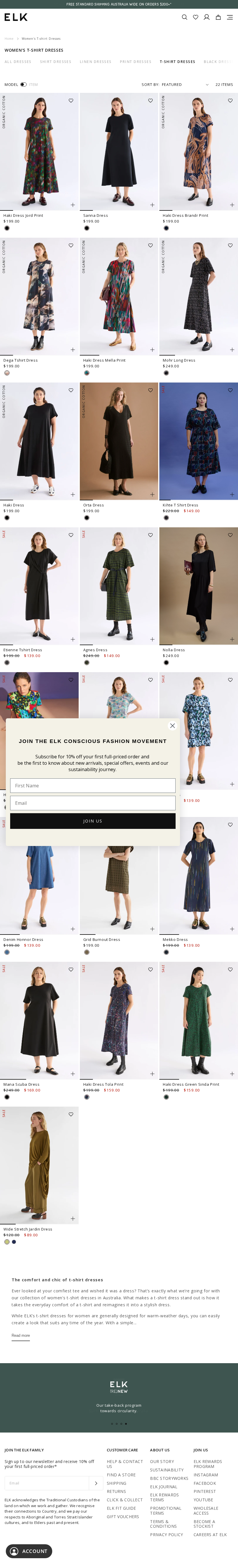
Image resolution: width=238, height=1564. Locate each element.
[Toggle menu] (229, 17)
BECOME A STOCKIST (204, 1524)
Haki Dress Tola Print (103, 1084)
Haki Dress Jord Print (23, 215)
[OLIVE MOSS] (87, 952)
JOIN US (92, 821)
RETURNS (116, 1491)
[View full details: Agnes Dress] (119, 586)
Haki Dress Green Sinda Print (191, 1084)
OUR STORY (162, 1461)
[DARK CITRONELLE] (7, 1242)
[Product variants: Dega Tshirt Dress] (72, 349)
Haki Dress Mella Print (104, 360)
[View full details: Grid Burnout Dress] (119, 876)
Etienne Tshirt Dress (22, 649)
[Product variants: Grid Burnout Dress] (152, 929)
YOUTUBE (203, 1499)
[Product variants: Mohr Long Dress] (232, 349)
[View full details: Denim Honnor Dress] (39, 876)
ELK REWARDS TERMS (164, 1497)
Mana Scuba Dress (21, 1084)
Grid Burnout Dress (101, 939)
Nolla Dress (174, 649)
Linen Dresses (96, 62)
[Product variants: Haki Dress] (72, 494)
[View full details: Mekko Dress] (198, 876)
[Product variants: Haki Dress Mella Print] (152, 349)
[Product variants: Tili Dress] (232, 784)
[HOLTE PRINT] (7, 373)
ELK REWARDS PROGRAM (208, 1464)
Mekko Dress (175, 939)
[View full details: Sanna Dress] (119, 152)
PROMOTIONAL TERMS (165, 1510)
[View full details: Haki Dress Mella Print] (119, 297)
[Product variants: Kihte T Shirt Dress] (232, 494)
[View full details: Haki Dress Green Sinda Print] (198, 1021)
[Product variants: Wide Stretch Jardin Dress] (72, 1218)
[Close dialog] (172, 726)
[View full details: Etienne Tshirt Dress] (39, 586)
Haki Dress (13, 505)
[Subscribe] (96, 1483)
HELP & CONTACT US (125, 1464)
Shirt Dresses (56, 62)
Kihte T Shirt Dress (180, 505)
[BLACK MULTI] (166, 373)
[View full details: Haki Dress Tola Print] (119, 1021)
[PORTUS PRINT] (87, 663)
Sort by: (151, 84)
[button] (72, 98)
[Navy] (14, 1242)
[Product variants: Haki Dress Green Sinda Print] (232, 1073)
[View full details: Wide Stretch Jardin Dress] (39, 1165)
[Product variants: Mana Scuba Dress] (72, 1073)
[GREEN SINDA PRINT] (166, 1097)
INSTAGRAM (206, 1475)
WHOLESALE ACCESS (206, 1510)
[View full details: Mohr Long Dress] (198, 297)
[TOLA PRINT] (87, 1097)
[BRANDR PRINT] (166, 228)
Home (9, 39)
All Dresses (18, 62)
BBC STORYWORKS (169, 1478)
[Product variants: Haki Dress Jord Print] (72, 204)
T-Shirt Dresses (178, 62)
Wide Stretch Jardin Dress (28, 1229)
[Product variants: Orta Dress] (152, 494)
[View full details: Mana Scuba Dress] (39, 1021)
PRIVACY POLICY (166, 1534)
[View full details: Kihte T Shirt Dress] (198, 441)
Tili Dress (172, 794)
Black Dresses (220, 62)
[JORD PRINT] (7, 228)
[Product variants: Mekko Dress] (232, 929)
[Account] (206, 17)
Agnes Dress (95, 649)
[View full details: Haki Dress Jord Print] (39, 152)
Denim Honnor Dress (23, 939)
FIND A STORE (121, 1475)
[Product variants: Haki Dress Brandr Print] (232, 204)
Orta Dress (93, 505)
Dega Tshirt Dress (20, 360)
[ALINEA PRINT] (166, 952)
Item (33, 84)
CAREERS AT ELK (210, 1534)
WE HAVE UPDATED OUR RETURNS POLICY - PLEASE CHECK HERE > (119, 4)
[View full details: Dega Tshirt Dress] (39, 297)
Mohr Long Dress (179, 360)
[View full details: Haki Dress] (39, 441)
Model (11, 84)
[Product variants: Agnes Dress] (152, 639)
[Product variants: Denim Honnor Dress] (72, 929)
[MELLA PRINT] (87, 373)
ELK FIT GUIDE (121, 1508)
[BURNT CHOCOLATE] (7, 663)
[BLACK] (87, 228)
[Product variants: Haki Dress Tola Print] (152, 1073)
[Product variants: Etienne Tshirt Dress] (72, 639)
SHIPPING (116, 1483)
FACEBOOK (205, 1483)
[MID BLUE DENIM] (7, 952)
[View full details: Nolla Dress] (198, 586)
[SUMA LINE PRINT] (166, 518)
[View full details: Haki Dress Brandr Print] (198, 152)
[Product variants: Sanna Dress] (152, 204)
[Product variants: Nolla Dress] (232, 639)
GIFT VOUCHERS (123, 1516)
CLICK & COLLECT (125, 1499)
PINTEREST (205, 1491)
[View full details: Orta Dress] (119, 441)
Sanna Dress (95, 215)
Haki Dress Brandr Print (185, 215)
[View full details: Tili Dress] (198, 731)
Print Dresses (136, 62)
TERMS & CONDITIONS (163, 1524)
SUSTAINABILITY (166, 1470)
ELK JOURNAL (163, 1486)
